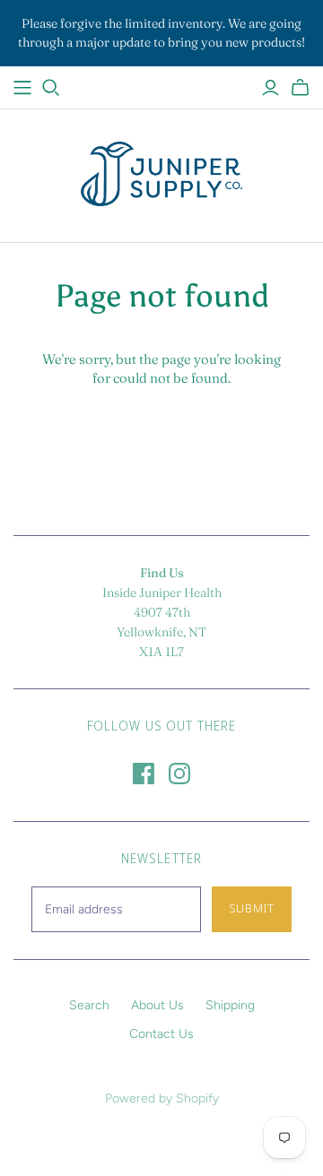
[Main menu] (22, 88)
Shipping (230, 1005)
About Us (157, 1005)
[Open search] (51, 88)
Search (89, 1005)
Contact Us (161, 1034)
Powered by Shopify (162, 1098)
